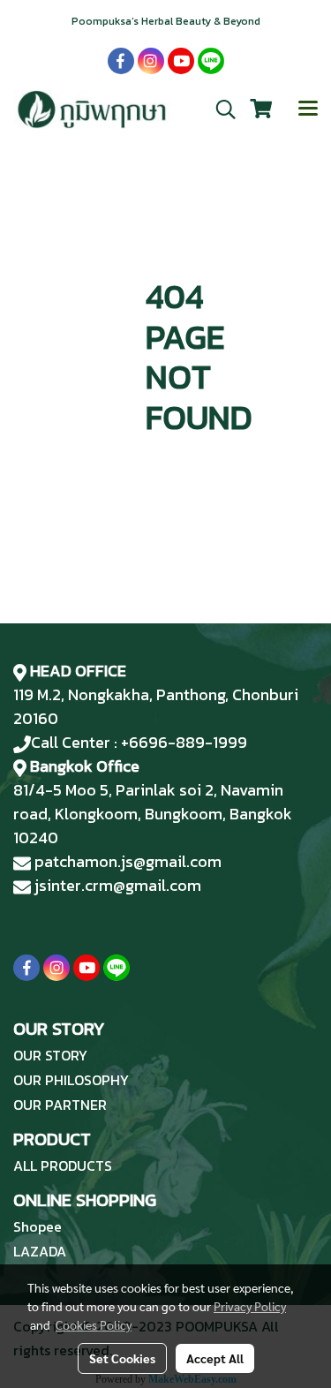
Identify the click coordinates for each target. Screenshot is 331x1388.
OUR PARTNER (60, 1104)
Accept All (215, 1358)
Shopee (37, 1226)
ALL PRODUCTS (62, 1165)
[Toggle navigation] (308, 109)
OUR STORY (50, 1055)
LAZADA (39, 1251)
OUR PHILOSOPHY (71, 1079)
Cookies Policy (94, 1324)
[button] (219, 109)
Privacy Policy (250, 1306)
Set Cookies (122, 1358)
